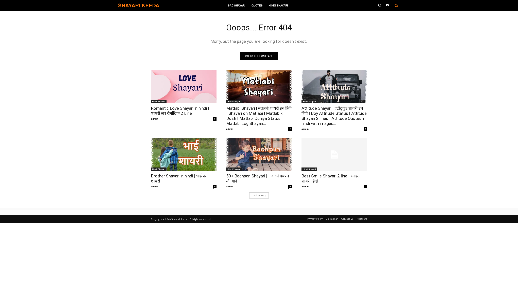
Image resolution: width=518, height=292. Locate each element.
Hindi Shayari (158, 101)
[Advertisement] (259, 286)
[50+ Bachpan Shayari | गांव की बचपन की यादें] (259, 154)
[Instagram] (379, 5)
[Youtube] (387, 5)
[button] (396, 5)
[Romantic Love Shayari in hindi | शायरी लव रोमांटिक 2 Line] (184, 86)
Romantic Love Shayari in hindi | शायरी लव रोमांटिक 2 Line (180, 111)
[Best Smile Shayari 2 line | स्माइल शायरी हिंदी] (334, 154)
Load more (258, 195)
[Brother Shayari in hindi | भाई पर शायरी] (184, 154)
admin (154, 118)
